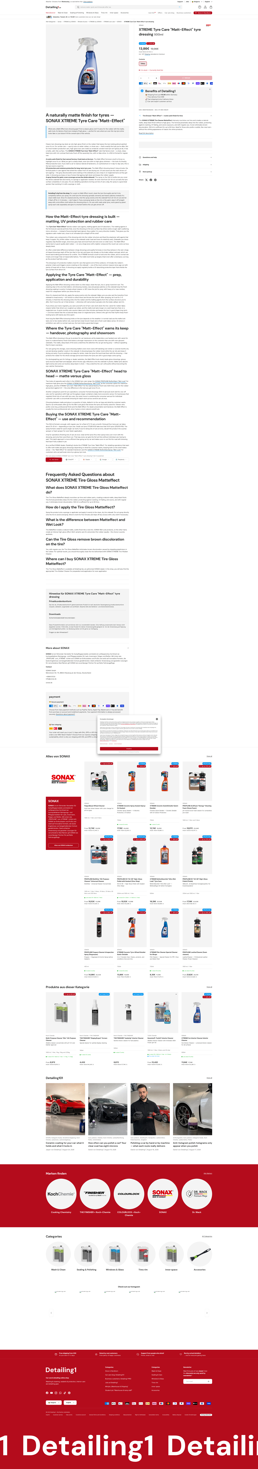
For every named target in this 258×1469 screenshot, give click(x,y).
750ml (119, 820)
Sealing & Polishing (77, 13)
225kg (68, 1052)
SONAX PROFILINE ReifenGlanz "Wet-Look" (110, 381)
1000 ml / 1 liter (89, 818)
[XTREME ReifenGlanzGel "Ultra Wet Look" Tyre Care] (164, 854)
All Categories (207, 1236)
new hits (151, 13)
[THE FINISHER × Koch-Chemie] (95, 1194)
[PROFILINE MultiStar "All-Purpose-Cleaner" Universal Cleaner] (99, 854)
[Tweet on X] (146, 180)
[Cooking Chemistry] (61, 1194)
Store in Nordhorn (111, 1371)
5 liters (99, 818)
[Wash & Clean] (58, 1254)
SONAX (141, 25)
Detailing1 (53, 1412)
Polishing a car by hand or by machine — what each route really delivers (150, 1144)
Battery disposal (177, 1414)
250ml (119, 893)
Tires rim (104, 13)
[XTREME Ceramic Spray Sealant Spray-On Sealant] (132, 781)
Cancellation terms (154, 1414)
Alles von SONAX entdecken (63, 845)
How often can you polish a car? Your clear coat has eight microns (107, 1144)
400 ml (86, 966)
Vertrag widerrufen (206, 1414)
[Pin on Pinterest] (155, 180)
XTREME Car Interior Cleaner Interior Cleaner (195, 1039)
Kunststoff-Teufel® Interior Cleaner (160, 1038)
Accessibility (165, 1414)
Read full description (146, 133)
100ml (81, 1050)
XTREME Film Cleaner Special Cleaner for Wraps (163, 953)
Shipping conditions (114, 1414)
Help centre (69, 1414)
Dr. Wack (196, 1212)
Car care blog (169, 13)
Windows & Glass (92, 13)
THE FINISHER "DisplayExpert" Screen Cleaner (93, 1039)
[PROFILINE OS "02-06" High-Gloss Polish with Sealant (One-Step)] (132, 854)
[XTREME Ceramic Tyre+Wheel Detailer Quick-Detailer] (132, 927)
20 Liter (167, 1050)
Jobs (187, 1)
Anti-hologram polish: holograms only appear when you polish (192, 1144)
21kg (61, 1052)
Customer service (58, 1414)
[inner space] (171, 1254)
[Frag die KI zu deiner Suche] (179, 7)
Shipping (147, 54)
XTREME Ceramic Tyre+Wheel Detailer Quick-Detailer (131, 953)
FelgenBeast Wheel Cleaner (94, 806)
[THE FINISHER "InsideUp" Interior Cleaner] (129, 1012)
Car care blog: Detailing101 (114, 1375)
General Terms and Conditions (97, 1414)
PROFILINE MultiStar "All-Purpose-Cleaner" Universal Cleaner (97, 880)
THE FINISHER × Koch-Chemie (95, 1212)
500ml (152, 893)
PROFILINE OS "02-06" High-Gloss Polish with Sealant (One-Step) (129, 880)
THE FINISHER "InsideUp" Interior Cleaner (129, 1038)
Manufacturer (50, 13)
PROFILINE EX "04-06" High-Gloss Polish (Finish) (195, 880)
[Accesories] (199, 1254)
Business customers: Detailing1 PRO (118, 1379)
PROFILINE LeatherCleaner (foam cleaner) (195, 953)
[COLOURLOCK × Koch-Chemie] (129, 1194)
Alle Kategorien (51, 21)
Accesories (125, 13)
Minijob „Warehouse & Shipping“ (116, 1386)
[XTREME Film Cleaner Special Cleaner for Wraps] (164, 927)
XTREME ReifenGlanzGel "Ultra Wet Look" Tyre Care (163, 880)
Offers (160, 13)
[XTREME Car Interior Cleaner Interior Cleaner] (197, 1012)
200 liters (94, 893)
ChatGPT (71, 459)
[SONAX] (63, 779)
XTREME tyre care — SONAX (113, 21)
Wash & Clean (63, 13)
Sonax (59, 21)
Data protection (127, 1414)
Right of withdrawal (140, 1414)
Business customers (184, 13)
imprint (48, 1414)
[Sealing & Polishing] (86, 1254)
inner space (114, 13)
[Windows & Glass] (114, 1254)
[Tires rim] (143, 1254)
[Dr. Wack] (197, 1194)
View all (209, 756)
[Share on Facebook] (151, 180)
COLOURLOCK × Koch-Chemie (129, 1214)
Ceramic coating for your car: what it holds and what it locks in (65, 1144)
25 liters (108, 891)
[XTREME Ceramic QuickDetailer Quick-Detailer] (164, 781)
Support (180, 1)
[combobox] (128, 7)
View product (90, 1)
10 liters (102, 891)
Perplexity (121, 459)
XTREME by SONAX (70, 21)
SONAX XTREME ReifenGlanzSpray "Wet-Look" (83, 383)
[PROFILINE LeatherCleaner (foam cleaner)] (197, 927)
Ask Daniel (55, 459)
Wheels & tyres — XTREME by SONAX (89, 21)
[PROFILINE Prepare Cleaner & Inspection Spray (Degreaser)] (99, 927)
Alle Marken (208, 1173)
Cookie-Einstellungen (191, 1414)
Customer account (81, 1414)
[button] (211, 7)
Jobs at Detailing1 (111, 1383)
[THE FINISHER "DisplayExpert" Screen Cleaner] (95, 1012)
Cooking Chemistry (61, 1212)
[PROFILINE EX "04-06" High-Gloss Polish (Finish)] (197, 854)
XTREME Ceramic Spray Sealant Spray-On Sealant (131, 807)
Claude (87, 459)
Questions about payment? (65, 714)
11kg (57, 1052)
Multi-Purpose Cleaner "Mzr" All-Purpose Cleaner (61, 1039)
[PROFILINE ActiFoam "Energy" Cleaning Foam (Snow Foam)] (197, 781)
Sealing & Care (157, 1375)
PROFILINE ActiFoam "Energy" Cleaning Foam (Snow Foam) (197, 807)
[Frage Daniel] (199, 7)
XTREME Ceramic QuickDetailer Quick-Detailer (164, 807)
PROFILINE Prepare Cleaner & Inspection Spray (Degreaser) (99, 953)
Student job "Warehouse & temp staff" (118, 1390)
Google (104, 459)
